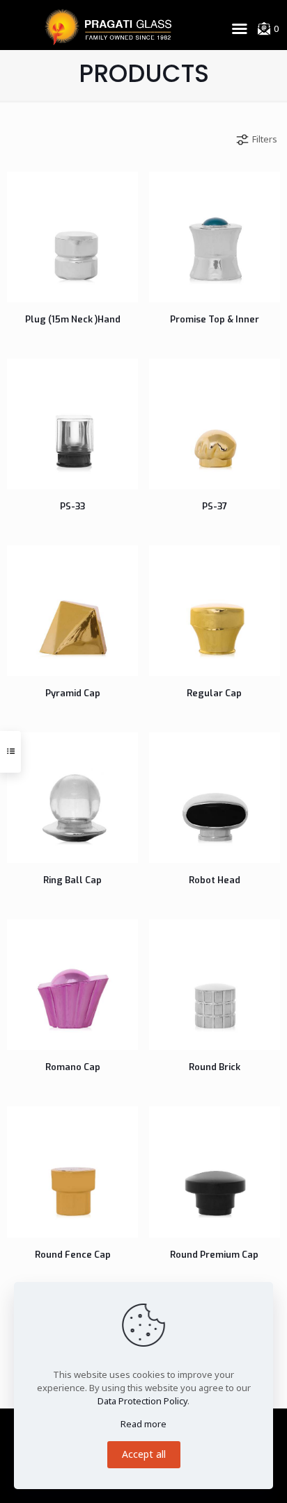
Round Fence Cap (73, 1254)
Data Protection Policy (142, 1401)
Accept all (144, 1454)
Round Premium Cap (214, 1254)
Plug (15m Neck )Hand (73, 319)
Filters (264, 139)
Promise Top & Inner (214, 319)
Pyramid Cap (72, 693)
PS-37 (214, 506)
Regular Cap (214, 693)
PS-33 (72, 506)
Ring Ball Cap (72, 880)
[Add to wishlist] (68, 191)
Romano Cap (72, 1067)
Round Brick (214, 1067)
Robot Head (214, 880)
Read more (143, 1424)
